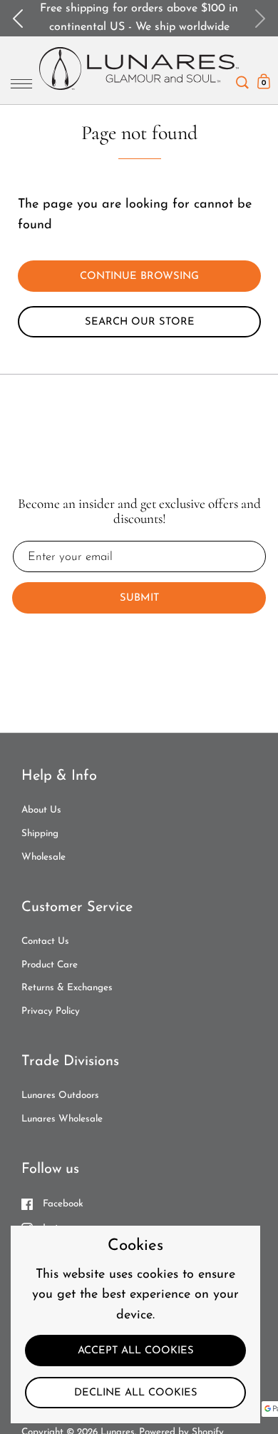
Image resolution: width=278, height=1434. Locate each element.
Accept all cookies (136, 1351)
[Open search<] (242, 78)
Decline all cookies (135, 1393)
